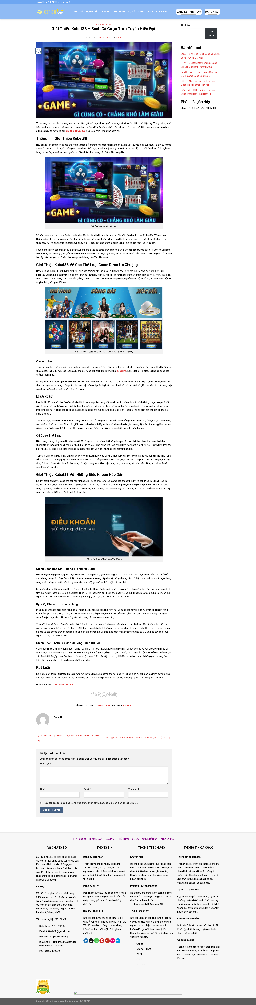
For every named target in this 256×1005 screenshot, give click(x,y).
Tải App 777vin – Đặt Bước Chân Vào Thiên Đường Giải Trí (136, 737)
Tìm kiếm (185, 25)
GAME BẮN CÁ (145, 12)
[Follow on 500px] (118, 940)
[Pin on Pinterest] (109, 694)
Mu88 (57, 912)
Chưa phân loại (104, 25)
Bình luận (45, 763)
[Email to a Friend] (104, 694)
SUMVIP (140, 964)
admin (118, 38)
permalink (127, 705)
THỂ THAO (119, 12)
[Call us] (96, 940)
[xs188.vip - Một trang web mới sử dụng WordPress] (51, 11)
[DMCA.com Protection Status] (43, 986)
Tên (42, 789)
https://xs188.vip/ (63, 684)
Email (87, 789)
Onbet (139, 943)
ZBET (139, 954)
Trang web (133, 789)
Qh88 (139, 959)
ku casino (121, 371)
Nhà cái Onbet (143, 949)
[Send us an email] (91, 940)
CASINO (106, 12)
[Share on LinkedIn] (114, 694)
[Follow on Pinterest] (101, 940)
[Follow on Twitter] (85, 940)
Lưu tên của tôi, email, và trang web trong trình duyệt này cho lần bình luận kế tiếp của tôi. (91, 803)
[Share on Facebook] (93, 694)
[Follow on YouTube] (107, 940)
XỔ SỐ (131, 12)
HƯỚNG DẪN (92, 12)
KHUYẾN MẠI (162, 12)
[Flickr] (112, 940)
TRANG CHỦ (76, 12)
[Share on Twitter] (98, 694)
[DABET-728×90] (128, 998)
